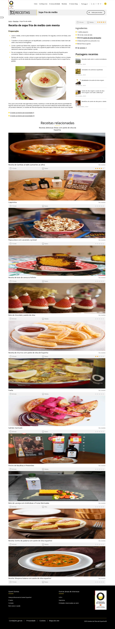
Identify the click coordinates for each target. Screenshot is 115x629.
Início (35, 4)
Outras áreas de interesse (69, 592)
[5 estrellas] (105, 22)
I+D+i (60, 597)
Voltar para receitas (97, 12)
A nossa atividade (54, 4)
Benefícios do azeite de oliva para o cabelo (94, 101)
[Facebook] (96, 4)
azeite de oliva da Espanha (92, 38)
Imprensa (62, 600)
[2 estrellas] (100, 22)
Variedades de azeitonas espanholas (92, 69)
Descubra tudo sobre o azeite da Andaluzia (94, 59)
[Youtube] (98, 4)
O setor (10, 600)
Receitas (64, 4)
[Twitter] (92, 4)
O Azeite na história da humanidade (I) (22, 113)
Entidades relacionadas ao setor (69, 603)
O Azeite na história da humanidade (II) (22, 116)
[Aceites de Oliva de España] (11, 5)
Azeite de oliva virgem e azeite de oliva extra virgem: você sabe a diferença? (93, 91)
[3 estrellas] (101, 22)
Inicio (10, 21)
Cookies (42, 621)
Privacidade (30, 621)
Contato (11, 603)
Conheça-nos (43, 4)
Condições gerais (15, 621)
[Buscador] (105, 4)
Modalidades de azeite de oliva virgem (93, 80)
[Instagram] (94, 4)
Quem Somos (13, 592)
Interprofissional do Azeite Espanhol (19, 597)
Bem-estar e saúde (14, 606)
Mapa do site (54, 621)
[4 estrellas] (103, 22)
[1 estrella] (98, 22)
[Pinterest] (101, 4)
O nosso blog (73, 4)
